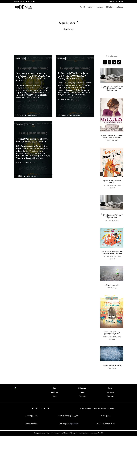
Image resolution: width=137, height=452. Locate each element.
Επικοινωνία (111, 1)
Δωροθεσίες (61, 58)
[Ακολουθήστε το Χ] (109, 62)
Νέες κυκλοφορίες (31, 124)
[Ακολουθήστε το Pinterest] (114, 62)
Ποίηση (115, 288)
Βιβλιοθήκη (109, 7)
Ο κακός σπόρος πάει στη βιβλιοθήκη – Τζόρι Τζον (112, 333)
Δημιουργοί (100, 7)
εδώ (85, 433)
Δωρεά (121, 1)
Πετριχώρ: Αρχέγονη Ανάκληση (112, 365)
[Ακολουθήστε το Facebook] (105, 62)
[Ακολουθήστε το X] (36, 408)
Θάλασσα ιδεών (20, 58)
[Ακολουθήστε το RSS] (48, 408)
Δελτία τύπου (20, 124)
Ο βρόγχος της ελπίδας (112, 285)
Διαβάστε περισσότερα (23, 102)
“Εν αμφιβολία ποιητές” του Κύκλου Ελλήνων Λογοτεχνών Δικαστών (33, 151)
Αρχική (82, 7)
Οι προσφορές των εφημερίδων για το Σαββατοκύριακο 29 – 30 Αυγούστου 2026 (112, 88)
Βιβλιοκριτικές (115, 140)
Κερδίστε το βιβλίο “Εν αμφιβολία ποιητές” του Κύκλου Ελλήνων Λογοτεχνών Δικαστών (75, 86)
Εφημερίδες (115, 220)
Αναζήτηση (119, 7)
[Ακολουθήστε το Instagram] (119, 62)
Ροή (117, 1)
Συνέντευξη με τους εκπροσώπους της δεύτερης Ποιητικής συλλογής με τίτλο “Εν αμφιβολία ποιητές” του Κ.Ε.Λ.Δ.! (33, 87)
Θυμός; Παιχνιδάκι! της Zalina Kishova (112, 181)
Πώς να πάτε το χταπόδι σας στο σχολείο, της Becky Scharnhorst (112, 252)
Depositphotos (73, 424)
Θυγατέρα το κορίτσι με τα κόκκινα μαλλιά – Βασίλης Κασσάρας (112, 136)
